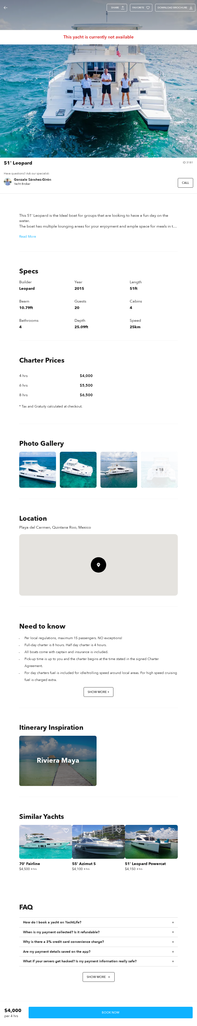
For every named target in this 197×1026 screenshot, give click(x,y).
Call (185, 183)
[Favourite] (66, 831)
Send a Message (158, 183)
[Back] (5, 8)
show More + (98, 692)
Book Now (110, 1012)
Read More (27, 236)
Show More (96, 977)
